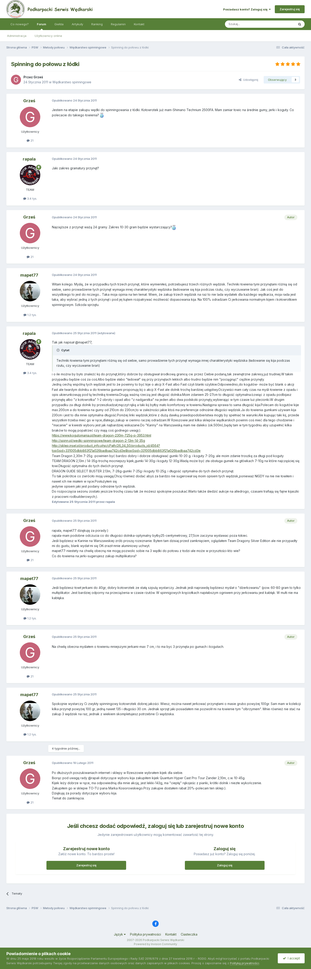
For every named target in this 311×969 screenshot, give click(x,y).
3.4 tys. (31, 198)
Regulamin (118, 24)
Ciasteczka (189, 934)
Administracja (16, 36)
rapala (29, 159)
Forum (41, 24)
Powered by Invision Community (155, 944)
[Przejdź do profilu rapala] (30, 175)
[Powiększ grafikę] (102, 115)
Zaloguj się (224, 865)
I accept (293, 958)
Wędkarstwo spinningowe (71, 82)
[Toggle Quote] (58, 350)
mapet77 (29, 275)
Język (119, 934)
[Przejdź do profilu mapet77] (30, 291)
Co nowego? (19, 24)
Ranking (97, 24)
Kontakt (139, 24)
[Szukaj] (300, 24)
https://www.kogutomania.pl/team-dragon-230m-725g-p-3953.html (101, 435)
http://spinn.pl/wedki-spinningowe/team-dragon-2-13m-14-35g (98, 441)
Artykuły (77, 24)
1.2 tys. (31, 315)
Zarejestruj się (290, 9)
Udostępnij (249, 79)
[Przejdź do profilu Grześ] (16, 80)
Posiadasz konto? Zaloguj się (246, 9)
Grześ (38, 77)
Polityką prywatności (244, 963)
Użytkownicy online (48, 36)
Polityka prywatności (145, 934)
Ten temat (281, 24)
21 (31, 140)
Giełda (59, 24)
